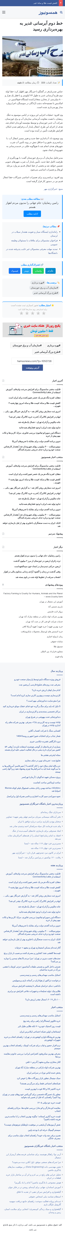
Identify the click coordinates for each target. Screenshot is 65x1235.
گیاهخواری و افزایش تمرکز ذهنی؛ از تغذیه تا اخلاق (39, 1192)
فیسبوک (14, 271)
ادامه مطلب (32, 213)
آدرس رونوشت (32, 367)
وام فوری (59, 656)
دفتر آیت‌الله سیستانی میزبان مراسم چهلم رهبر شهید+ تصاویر (33, 817)
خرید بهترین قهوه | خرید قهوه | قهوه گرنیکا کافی (42, 626)
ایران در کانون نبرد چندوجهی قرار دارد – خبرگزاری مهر (36, 853)
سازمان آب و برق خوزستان (26, 345)
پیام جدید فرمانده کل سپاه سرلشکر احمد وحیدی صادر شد (35, 826)
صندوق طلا (58, 646)
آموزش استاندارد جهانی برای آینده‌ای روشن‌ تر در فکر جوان (34, 1187)
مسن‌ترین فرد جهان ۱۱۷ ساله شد (46, 848)
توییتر (26, 271)
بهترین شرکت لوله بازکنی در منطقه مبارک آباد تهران (41, 616)
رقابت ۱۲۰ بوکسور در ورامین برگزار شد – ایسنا (39, 857)
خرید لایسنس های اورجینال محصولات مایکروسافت (42, 631)
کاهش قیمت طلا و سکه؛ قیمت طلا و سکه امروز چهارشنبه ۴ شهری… (28, 3)
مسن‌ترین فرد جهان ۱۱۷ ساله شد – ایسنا (42, 843)
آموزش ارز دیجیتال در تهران (51, 601)
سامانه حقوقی (57, 641)
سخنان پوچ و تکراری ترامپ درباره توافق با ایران (39, 821)
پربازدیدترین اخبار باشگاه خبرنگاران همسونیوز (41, 803)
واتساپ (38, 271)
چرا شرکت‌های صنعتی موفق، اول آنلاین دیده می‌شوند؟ (36, 1162)
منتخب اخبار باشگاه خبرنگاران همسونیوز (43, 1146)
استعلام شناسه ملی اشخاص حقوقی (45, 1196)
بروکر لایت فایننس (55, 611)
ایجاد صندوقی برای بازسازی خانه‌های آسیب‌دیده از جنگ (36, 831)
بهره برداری (53, 345)
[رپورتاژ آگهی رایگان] (32, 329)
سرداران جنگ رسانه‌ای (51, 812)
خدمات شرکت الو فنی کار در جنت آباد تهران (44, 621)
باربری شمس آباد (55, 606)
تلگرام (50, 271)
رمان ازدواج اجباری (55, 636)
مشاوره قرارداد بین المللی (52, 651)
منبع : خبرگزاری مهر (53, 188)
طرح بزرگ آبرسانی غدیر (47, 351)
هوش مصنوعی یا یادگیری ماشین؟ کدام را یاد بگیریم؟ (37, 1182)
